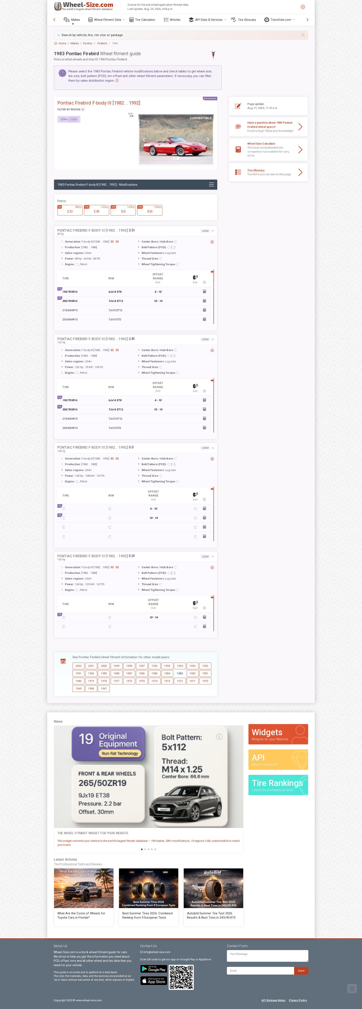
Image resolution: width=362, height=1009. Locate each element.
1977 (116, 681)
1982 (192, 673)
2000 (104, 665)
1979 (91, 681)
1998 (129, 665)
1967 (104, 688)
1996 (155, 665)
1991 (78, 673)
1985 (155, 673)
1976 (129, 681)
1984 (167, 673)
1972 (180, 681)
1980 (78, 681)
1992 (205, 665)
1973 (167, 681)
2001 (91, 665)
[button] (181, 35)
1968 (91, 688)
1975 (142, 681)
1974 (155, 681)
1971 (192, 681)
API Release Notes (273, 1000)
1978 (104, 681)
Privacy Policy (298, 1000)
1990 (91, 673)
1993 (192, 665)
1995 (167, 665)
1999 (116, 665)
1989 (104, 673)
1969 (78, 688)
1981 (205, 673)
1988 (116, 673)
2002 (78, 665)
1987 (129, 673)
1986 (142, 673)
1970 (205, 681)
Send (301, 970)
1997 (142, 665)
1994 (180, 665)
